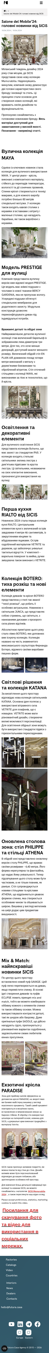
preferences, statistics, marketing (31, 1199)
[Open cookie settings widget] (4, 1348)
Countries (11, 1275)
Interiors (11, 1282)
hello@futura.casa (11, 1307)
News (9, 1288)
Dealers (10, 1293)
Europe (19, 1337)
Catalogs (11, 1264)
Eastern (29, 1337)
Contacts (11, 1298)
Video (9, 1270)
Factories (11, 1259)
